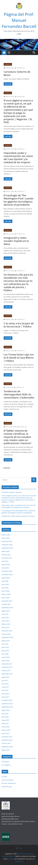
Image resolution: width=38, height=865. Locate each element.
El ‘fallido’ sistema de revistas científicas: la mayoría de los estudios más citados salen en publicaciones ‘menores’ (17, 437)
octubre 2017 (6, 670)
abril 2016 (5, 723)
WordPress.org (7, 787)
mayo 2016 (5, 720)
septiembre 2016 (7, 707)
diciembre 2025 (7, 541)
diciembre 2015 (7, 737)
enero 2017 (5, 697)
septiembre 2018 (7, 637)
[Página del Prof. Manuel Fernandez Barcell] (4, 52)
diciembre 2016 (7, 700)
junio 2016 (5, 717)
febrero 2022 (6, 555)
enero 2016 (5, 733)
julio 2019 (5, 614)
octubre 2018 (6, 634)
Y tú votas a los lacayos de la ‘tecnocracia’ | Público (19, 325)
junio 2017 (5, 684)
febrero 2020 (6, 594)
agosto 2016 (6, 710)
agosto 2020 (6, 578)
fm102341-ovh (20, 68)
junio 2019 (5, 617)
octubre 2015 (6, 743)
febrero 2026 (6, 535)
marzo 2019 (6, 621)
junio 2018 (5, 647)
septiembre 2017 (7, 674)
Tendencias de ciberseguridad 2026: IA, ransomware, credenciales (19, 394)
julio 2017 (5, 680)
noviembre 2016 (7, 704)
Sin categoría (6, 765)
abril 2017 (5, 690)
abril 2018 (5, 654)
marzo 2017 (6, 694)
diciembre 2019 (7, 601)
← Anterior (6, 468)
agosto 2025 (6, 551)
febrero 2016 (6, 730)
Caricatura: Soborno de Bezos (17, 73)
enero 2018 (5, 661)
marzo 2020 (6, 591)
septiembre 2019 (7, 608)
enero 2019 (5, 627)
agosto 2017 (6, 677)
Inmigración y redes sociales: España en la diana (16, 241)
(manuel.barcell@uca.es (10, 819)
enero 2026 (5, 538)
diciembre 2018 (7, 631)
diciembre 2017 (7, 664)
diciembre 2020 (7, 571)
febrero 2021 (6, 564)
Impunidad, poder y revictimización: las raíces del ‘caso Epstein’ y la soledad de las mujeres (18, 157)
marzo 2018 (6, 657)
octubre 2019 (6, 604)
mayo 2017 (5, 687)
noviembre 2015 (7, 740)
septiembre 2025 (7, 548)
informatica (7, 64)
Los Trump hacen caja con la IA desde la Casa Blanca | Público (19, 357)
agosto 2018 (6, 641)
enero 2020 (5, 598)
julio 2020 (5, 581)
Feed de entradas (7, 780)
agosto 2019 (6, 611)
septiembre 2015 (7, 747)
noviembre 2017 (7, 667)
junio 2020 (5, 584)
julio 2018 (5, 644)
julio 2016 (5, 713)
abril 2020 (5, 588)
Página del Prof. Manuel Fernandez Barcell (19, 20)
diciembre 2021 (7, 558)
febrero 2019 (6, 624)
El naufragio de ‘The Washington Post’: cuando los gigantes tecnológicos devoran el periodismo (19, 200)
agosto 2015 (6, 750)
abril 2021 (5, 561)
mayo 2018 (5, 651)
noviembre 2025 (7, 545)
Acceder (4, 777)
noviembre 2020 (7, 574)
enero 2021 (5, 568)
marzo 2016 (6, 727)
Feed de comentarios (9, 783)
